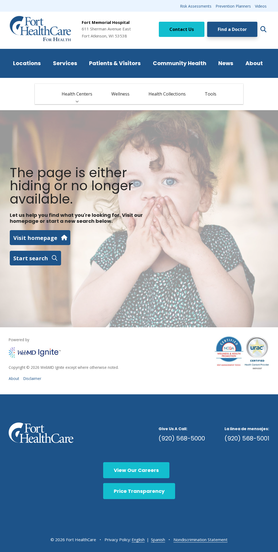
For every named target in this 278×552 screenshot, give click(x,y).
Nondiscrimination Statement (200, 539)
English (138, 539)
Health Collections (167, 94)
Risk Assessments (195, 6)
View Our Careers (136, 470)
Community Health (179, 63)
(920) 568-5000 (182, 438)
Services (65, 63)
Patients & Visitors (115, 63)
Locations (27, 63)
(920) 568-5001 (247, 438)
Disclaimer (32, 378)
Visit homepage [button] (35, 238)
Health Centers (77, 94)
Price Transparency (139, 491)
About (254, 63)
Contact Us (181, 29)
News (225, 63)
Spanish (158, 539)
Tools (210, 94)
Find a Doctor (232, 29)
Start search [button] (30, 258)
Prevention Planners (233, 6)
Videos (261, 6)
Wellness (120, 94)
